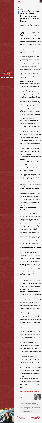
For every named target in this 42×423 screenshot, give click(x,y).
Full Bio (21, 397)
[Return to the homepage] (7, 73)
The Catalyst (30, 391)
